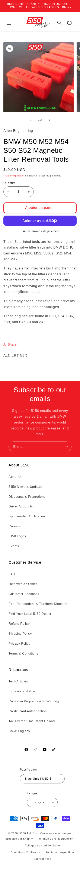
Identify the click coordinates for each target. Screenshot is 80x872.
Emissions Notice (22, 691)
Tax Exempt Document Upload (32, 721)
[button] (9, 22)
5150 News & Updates (25, 486)
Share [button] (12, 344)
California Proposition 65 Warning (34, 701)
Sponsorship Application (27, 516)
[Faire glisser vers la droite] (49, 119)
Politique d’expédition (59, 852)
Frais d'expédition (13, 175)
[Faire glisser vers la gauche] (30, 119)
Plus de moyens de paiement (40, 231)
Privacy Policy (20, 643)
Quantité (9, 183)
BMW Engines (19, 731)
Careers (15, 526)
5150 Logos (17, 536)
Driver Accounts (21, 506)
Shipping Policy (20, 633)
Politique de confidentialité (42, 845)
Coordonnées (42, 859)
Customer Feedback (24, 594)
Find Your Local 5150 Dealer (30, 613)
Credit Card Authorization (28, 711)
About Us (16, 476)
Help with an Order (23, 584)
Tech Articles (18, 681)
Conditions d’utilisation (26, 852)
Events (14, 546)
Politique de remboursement (56, 839)
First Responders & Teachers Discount (38, 603)
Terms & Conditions (23, 653)
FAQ (12, 574)
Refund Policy (19, 623)
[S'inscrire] (66, 446)
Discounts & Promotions (27, 496)
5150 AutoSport (29, 833)
